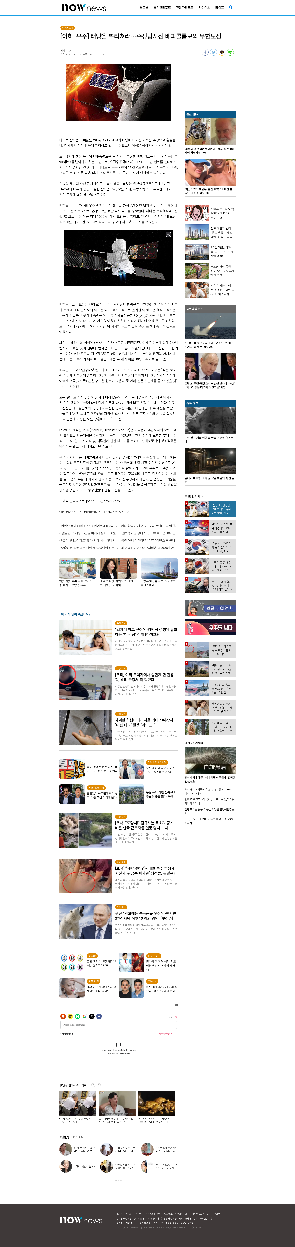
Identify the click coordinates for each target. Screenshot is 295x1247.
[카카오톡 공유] (222, 54)
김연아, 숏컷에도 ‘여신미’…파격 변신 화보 (126, 1166)
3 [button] (121, 1180)
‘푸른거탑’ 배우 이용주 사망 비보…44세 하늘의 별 (128, 1120)
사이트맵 (216, 1213)
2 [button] (118, 1180)
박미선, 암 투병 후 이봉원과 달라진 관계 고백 (167, 1120)
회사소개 (129, 1213)
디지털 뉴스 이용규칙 (201, 1213)
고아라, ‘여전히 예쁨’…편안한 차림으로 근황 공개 (84, 1151)
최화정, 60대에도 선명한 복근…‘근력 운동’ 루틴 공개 (125, 1151)
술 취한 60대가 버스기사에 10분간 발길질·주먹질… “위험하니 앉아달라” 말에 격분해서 (88, 1122)
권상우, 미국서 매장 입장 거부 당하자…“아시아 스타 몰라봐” (166, 1151)
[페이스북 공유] (205, 54)
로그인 (119, 1213)
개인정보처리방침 (153, 1213)
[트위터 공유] (213, 54)
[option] (89, 1108)
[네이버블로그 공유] (230, 54)
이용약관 (139, 1213)
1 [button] (116, 1180)
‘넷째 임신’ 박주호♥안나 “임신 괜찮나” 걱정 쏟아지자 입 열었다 (84, 1168)
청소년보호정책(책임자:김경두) (176, 1213)
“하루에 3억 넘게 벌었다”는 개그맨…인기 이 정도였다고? (166, 1168)
